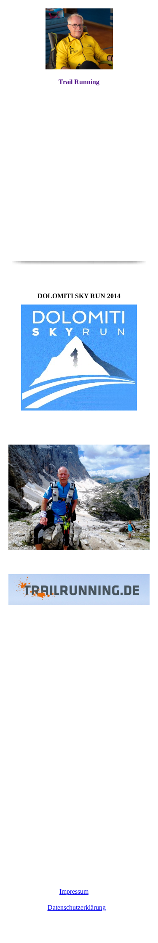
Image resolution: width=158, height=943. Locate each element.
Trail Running (79, 81)
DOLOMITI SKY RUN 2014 (107, 555)
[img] (79, 38)
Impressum (73, 891)
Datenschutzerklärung (77, 907)
